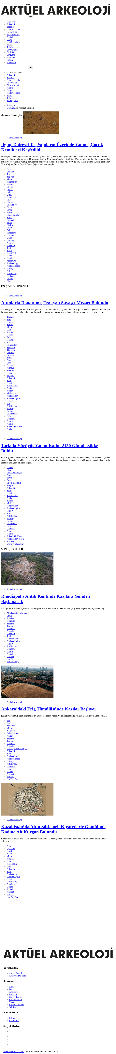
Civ (8, 281)
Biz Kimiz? (14, 1020)
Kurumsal (11, 57)
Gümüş (10, 467)
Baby (9, 230)
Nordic (10, 243)
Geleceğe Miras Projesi (17, 748)
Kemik (10, 184)
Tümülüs (11, 725)
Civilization (12, 413)
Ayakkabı (11, 848)
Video (9, 44)
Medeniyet (11, 261)
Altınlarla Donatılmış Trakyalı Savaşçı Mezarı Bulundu (54, 302)
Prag (9, 475)
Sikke (9, 470)
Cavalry (10, 355)
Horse (9, 373)
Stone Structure (14, 215)
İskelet (10, 187)
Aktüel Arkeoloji (14, 137)
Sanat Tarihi (12, 253)
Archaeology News (15, 539)
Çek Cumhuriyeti (14, 472)
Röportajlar (12, 32)
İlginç (9, 194)
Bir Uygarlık (12, 50)
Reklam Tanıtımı (16, 1004)
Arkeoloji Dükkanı (17, 976)
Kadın (9, 853)
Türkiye (10, 623)
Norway (10, 240)
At (8, 342)
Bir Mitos (11, 52)
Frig (8, 720)
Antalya (10, 618)
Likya (9, 616)
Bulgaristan (12, 345)
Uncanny (11, 108)
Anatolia (10, 631)
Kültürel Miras (13, 42)
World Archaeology (15, 544)
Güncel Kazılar (13, 29)
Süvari (10, 324)
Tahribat (10, 47)
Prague (10, 485)
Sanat (9, 250)
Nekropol (11, 731)
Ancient (10, 541)
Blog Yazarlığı (13, 34)
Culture (10, 278)
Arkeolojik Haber (14, 426)
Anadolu (11, 628)
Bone (9, 222)
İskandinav (12, 205)
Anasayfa (11, 22)
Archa (9, 429)
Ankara (10, 736)
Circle (9, 207)
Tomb (9, 217)
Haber (9, 416)
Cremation (11, 220)
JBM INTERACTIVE (13, 1051)
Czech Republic (14, 483)
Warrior (10, 352)
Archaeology (12, 263)
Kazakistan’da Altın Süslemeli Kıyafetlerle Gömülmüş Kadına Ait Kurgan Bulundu (53, 829)
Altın (9, 329)
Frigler (10, 723)
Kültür (10, 258)
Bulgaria (10, 375)
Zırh (9, 337)
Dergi (9, 39)
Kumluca (11, 621)
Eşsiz (9, 199)
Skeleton (11, 225)
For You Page (13, 661)
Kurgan (10, 859)
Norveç (10, 202)
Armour (10, 368)
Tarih (9, 248)
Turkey (10, 626)
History (10, 268)
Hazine (10, 340)
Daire (9, 169)
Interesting (11, 233)
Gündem (11, 419)
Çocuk (10, 189)
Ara (30, 17)
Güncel (10, 421)
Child (9, 227)
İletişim (10, 60)
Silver (9, 478)
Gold (9, 360)
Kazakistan (12, 864)
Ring (9, 363)
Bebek (10, 192)
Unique (10, 238)
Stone (9, 212)
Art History (12, 273)
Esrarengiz (11, 197)
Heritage (10, 276)
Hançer (10, 335)
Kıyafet (10, 851)
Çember (10, 171)
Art (8, 271)
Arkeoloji (11, 24)
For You (10, 659)
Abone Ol (11, 62)
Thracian (11, 347)
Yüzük (10, 332)
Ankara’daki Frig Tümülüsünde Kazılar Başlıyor (48, 708)
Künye (12, 1018)
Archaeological (13, 266)
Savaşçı (10, 322)
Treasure (10, 370)
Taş (8, 174)
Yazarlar (10, 27)
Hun (9, 861)
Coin (9, 480)
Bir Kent (11, 55)
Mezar (9, 179)
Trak (9, 319)
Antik (9, 255)
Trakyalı (10, 317)
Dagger (10, 365)
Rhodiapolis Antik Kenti (18, 613)
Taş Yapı (10, 177)
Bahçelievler (12, 733)
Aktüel (10, 37)
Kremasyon (12, 182)
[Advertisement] (55, 920)
